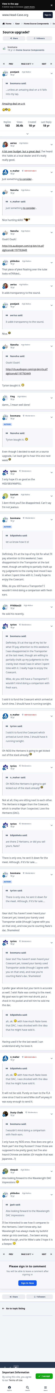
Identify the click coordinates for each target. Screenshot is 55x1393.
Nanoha (14, 190)
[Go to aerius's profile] (5, 144)
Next (44, 64)
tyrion (13, 471)
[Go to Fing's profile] (5, 397)
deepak (14, 1169)
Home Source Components (30, 50)
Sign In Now (27, 1283)
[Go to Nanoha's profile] (5, 191)
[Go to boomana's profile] (4, 48)
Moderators (30, 416)
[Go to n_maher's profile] (5, 172)
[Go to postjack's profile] (5, 73)
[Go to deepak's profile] (5, 1171)
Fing (12, 396)
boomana (12, 47)
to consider (25, 179)
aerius (13, 143)
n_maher (14, 170)
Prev (11, 64)
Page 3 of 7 (26, 64)
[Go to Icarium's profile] (5, 496)
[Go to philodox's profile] (5, 262)
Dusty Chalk (16, 1112)
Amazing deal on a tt (13, 103)
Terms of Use (15, 1380)
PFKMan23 (15, 605)
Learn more (6, 5)
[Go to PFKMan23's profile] (5, 607)
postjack (14, 72)
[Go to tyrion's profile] (5, 472)
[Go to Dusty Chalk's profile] (5, 1114)
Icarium (14, 494)
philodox (15, 261)
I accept (46, 1376)
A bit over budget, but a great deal (21, 151)
